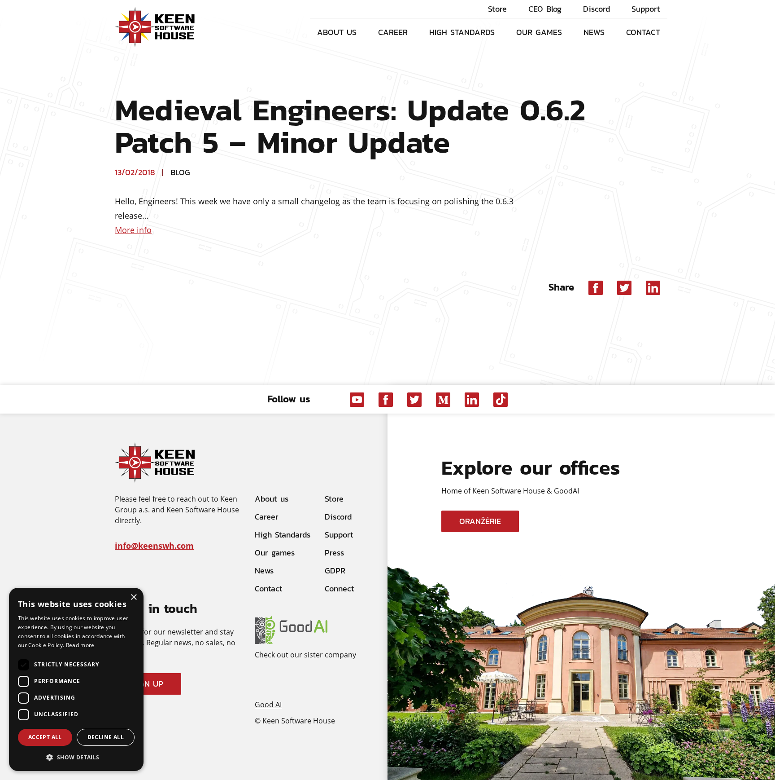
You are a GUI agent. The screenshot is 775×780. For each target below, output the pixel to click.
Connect (339, 588)
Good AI (268, 704)
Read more (80, 645)
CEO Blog (545, 9)
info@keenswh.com (154, 545)
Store (497, 9)
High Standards (462, 32)
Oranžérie (480, 521)
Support (645, 9)
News (594, 32)
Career (393, 32)
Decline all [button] (105, 737)
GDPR (335, 570)
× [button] (133, 597)
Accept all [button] (45, 737)
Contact (643, 32)
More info (133, 230)
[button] (76, 757)
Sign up (148, 684)
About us (337, 32)
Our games (539, 32)
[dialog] (76, 679)
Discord (596, 9)
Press (334, 552)
